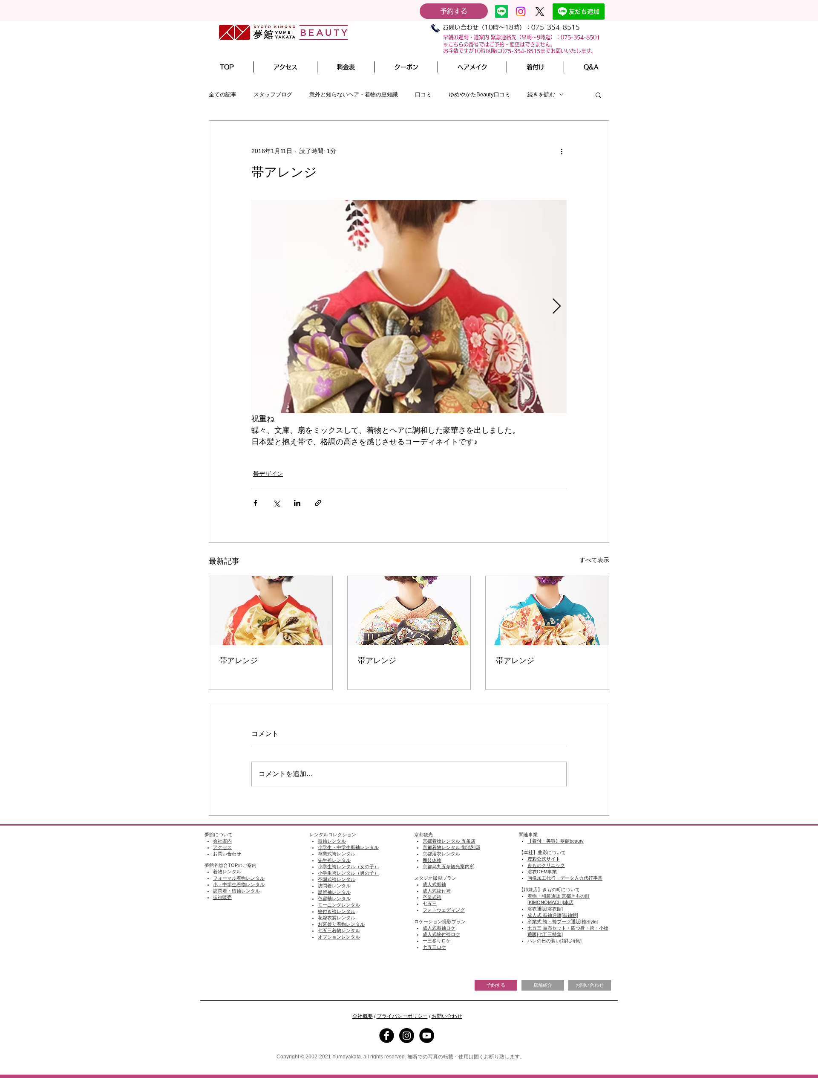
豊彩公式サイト (543, 858)
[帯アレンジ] (270, 610)
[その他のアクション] (561, 151)
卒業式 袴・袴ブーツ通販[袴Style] (562, 921)
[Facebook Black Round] (386, 1035)
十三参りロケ (437, 940)
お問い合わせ (447, 1016)
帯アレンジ (238, 660)
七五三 (430, 903)
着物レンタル (227, 871)
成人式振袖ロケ (439, 927)
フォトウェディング (444, 910)
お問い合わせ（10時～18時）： (487, 27)
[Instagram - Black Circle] (406, 1035)
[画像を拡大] (409, 306)
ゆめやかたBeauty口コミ (479, 94)
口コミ (423, 94)
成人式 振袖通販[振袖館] (552, 915)
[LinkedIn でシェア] (297, 503)
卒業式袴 (432, 897)
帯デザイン (268, 473)
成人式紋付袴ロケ (441, 934)
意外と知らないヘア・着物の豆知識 (353, 94)
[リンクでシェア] (318, 503)
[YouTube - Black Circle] (426, 1035)
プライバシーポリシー (402, 1016)
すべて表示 (594, 559)
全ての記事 (222, 94)
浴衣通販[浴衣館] (545, 908)
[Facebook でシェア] (255, 503)
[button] (472, 66)
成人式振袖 (434, 884)
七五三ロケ (434, 947)
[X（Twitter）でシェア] (276, 503)
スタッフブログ (272, 94)
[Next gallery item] (557, 306)
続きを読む (541, 94)
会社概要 (362, 1016)
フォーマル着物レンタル (239, 878)
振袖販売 (222, 897)
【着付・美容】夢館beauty (555, 840)
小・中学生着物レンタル (239, 884)
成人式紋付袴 (437, 890)
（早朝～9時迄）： (538, 37)
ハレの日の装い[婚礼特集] (554, 940)
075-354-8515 (555, 27)
